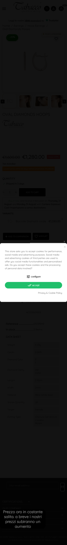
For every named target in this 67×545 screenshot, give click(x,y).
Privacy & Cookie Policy (50, 292)
